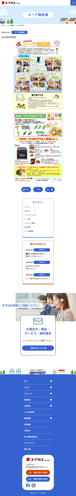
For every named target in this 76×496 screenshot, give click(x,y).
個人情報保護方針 (30, 436)
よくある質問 (29, 412)
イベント (27, 207)
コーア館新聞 (10, 25)
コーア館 (27, 219)
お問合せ (27, 430)
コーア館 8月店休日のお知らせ (37, 278)
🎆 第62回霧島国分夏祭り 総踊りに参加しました (35, 254)
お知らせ (27, 211)
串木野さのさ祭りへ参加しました (33, 267)
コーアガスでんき (30, 215)
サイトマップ (29, 443)
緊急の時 (27, 449)
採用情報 (27, 424)
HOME (3, 25)
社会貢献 (27, 227)
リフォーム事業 (29, 223)
